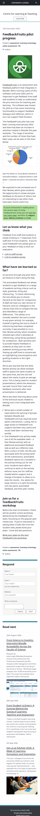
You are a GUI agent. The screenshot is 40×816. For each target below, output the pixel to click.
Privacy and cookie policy (23, 813)
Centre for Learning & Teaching (20, 13)
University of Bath (20, 3)
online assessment (10, 46)
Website (8, 592)
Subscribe (20, 19)
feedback (7, 49)
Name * (7, 571)
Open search (36, 3)
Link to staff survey (14, 254)
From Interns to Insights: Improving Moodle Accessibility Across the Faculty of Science (20, 645)
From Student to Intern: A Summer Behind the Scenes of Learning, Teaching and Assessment (20, 710)
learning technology (28, 43)
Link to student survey (15, 257)
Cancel (20, 611)
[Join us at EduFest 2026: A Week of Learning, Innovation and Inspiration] (22, 785)
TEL (19, 46)
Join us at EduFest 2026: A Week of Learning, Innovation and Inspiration (21, 751)
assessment (14, 43)
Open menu (4, 3)
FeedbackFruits (10, 85)
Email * (7, 580)
